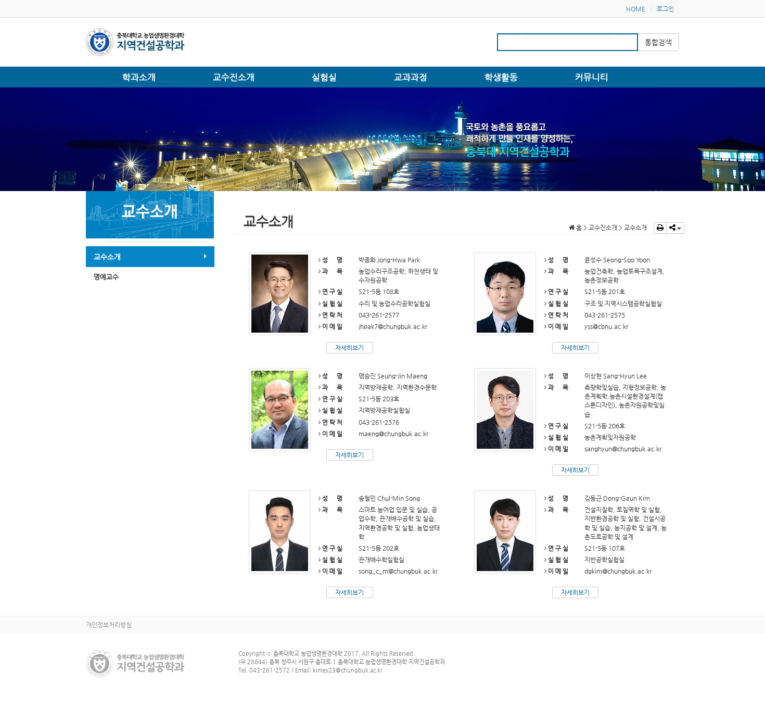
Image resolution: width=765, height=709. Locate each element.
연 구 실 (331, 291)
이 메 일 (331, 326)
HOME (635, 8)
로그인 (665, 8)
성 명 (331, 259)
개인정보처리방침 (109, 624)
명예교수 (106, 277)
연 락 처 (331, 315)
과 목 (331, 271)
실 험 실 (331, 303)
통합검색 (658, 42)
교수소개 (107, 256)
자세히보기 (349, 347)
